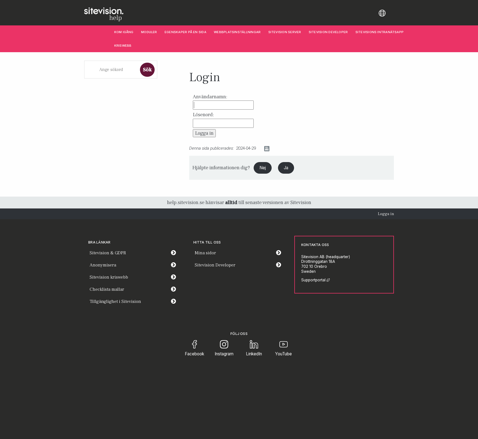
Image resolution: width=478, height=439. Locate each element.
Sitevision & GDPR (108, 253)
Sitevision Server (284, 32)
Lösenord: (203, 115)
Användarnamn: (210, 97)
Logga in (386, 213)
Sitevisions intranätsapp (379, 32)
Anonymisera (103, 265)
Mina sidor (240, 253)
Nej (262, 167)
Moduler (149, 32)
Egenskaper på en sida (185, 32)
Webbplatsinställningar (237, 32)
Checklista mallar (107, 289)
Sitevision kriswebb (109, 277)
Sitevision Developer (330, 32)
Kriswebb (123, 45)
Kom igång (124, 32)
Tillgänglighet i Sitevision (115, 301)
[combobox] (111, 69)
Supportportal (315, 280)
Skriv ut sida (282, 149)
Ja (286, 167)
